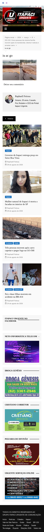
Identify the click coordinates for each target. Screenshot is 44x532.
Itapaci (8, 151)
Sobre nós (37, 528)
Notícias (12, 519)
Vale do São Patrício (10, 522)
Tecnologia (6, 528)
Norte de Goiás (8, 525)
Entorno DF (18, 289)
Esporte (16, 528)
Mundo (18, 525)
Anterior (10, 119)
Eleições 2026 (26, 528)
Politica (26, 525)
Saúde (33, 525)
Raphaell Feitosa (13, 162)
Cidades (20, 519)
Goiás (17, 243)
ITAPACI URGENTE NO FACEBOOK (16, 319)
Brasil (29, 522)
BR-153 (36, 522)
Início (5, 519)
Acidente (9, 243)
